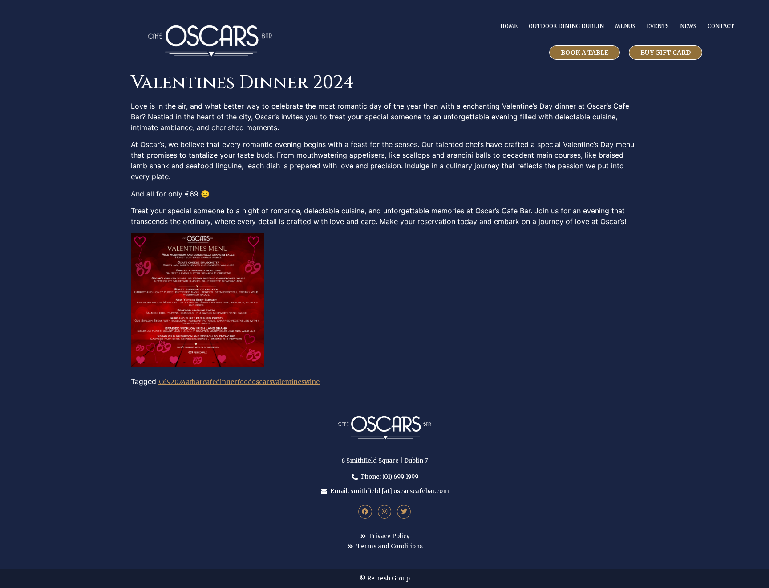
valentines (288, 382)
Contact (721, 26)
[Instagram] (385, 512)
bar (197, 382)
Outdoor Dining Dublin (566, 26)
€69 (164, 382)
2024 (178, 382)
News (688, 26)
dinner (226, 382)
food (244, 382)
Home (509, 26)
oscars (262, 382)
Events (658, 26)
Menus (625, 26)
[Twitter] (404, 512)
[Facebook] (365, 512)
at (189, 382)
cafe (209, 382)
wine (312, 382)
